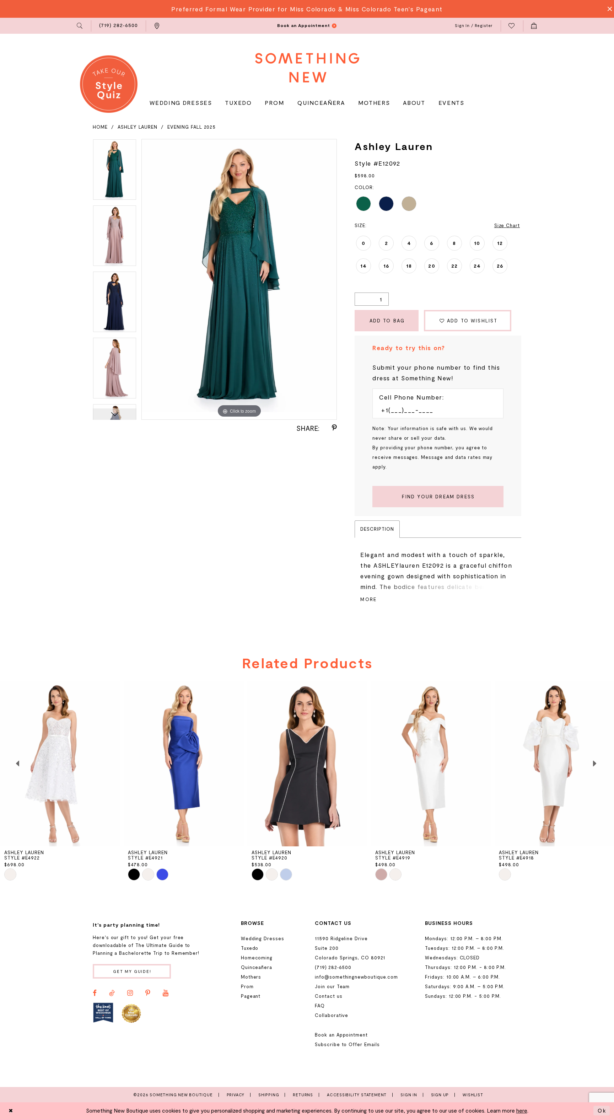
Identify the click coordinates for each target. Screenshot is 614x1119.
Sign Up (440, 1094)
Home (100, 127)
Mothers (251, 977)
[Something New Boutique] (307, 67)
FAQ (320, 1005)
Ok (602, 1110)
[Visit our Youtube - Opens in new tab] (165, 993)
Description (377, 529)
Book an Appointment (341, 1035)
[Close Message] (607, 9)
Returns (303, 1094)
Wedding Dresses (262, 938)
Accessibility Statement (357, 1094)
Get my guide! (132, 971)
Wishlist (473, 1094)
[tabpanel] (114, 172)
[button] (80, 26)
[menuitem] (80, 26)
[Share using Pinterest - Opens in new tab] (334, 428)
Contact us (328, 996)
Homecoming (257, 957)
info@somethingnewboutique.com (356, 977)
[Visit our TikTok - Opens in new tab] (112, 993)
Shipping (268, 1094)
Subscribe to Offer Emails (347, 1044)
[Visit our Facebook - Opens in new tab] (95, 993)
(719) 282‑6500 (333, 967)
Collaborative (331, 1015)
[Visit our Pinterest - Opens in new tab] (147, 993)
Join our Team (332, 986)
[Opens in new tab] (103, 1012)
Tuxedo (250, 948)
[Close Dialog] (11, 1110)
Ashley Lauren (137, 127)
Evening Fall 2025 (191, 127)
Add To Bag (387, 320)
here (521, 1110)
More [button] (368, 599)
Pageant (251, 996)
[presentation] (60, 763)
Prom (247, 986)
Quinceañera (256, 967)
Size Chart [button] (507, 225)
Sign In (408, 1094)
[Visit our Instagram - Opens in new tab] (130, 993)
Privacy (236, 1094)
